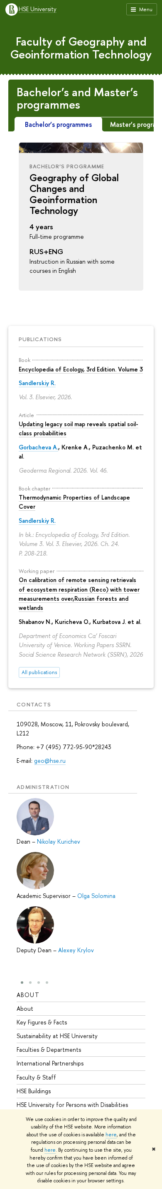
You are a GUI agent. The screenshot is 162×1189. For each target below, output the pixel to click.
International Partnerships (50, 1063)
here (111, 1134)
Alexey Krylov (76, 950)
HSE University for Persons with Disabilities (72, 1105)
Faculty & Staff (36, 1077)
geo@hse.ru (50, 760)
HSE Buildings (34, 1091)
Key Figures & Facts (42, 1022)
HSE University (37, 9)
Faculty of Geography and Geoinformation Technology (81, 48)
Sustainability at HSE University (57, 1036)
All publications (39, 672)
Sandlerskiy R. (37, 383)
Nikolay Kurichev (58, 841)
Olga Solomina (96, 896)
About (28, 995)
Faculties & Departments (49, 1049)
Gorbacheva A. (38, 447)
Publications (40, 339)
